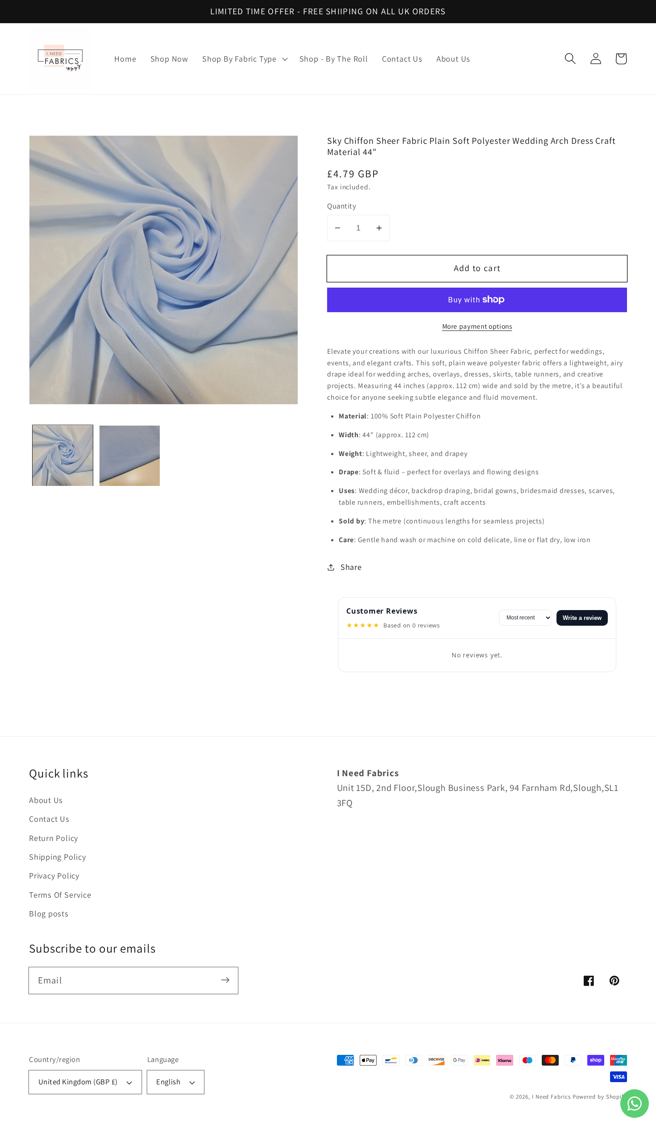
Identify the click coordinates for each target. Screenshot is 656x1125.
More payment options (477, 326)
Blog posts (49, 913)
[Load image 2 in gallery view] (129, 455)
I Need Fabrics (551, 1096)
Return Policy (53, 837)
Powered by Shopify (600, 1096)
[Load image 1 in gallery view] (62, 455)
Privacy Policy (54, 875)
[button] (244, 59)
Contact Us (49, 818)
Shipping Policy (57, 856)
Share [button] (351, 566)
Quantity (341, 206)
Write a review (582, 618)
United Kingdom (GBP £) (78, 1082)
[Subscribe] (225, 980)
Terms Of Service (60, 894)
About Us (46, 800)
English (168, 1082)
